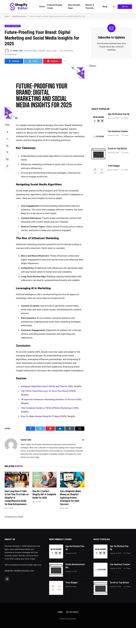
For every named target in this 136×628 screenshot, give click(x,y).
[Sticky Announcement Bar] (56, 570)
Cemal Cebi (18, 51)
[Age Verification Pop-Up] (98, 119)
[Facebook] (7, 132)
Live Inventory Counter (118, 131)
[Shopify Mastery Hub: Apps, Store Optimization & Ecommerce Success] (18, 6)
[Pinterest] (7, 152)
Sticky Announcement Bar (75, 566)
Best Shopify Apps (74, 6)
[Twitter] (7, 138)
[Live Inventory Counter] (98, 137)
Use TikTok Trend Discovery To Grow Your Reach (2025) (48, 391)
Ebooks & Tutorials (89, 6)
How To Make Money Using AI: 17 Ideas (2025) (43, 416)
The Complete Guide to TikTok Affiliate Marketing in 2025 (49, 408)
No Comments (67, 51)
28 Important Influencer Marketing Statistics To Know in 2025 (51, 399)
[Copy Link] (7, 166)
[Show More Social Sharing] (65, 61)
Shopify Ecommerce (13, 26)
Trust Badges (114, 166)
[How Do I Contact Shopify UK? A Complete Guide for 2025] (44, 479)
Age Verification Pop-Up (118, 114)
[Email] (7, 159)
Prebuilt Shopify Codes (54, 6)
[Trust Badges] (98, 171)
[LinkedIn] (7, 145)
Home (42, 6)
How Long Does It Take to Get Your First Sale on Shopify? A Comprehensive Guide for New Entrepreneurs (17, 498)
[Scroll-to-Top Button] (98, 154)
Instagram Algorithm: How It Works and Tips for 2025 (47, 386)
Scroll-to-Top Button (117, 148)
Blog (105, 6)
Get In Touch (125, 7)
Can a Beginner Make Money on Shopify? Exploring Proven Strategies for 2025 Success (70, 498)
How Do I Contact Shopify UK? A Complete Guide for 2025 (44, 494)
